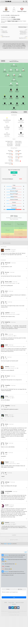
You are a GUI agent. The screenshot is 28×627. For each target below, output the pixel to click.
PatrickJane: (6, 555)
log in (5, 543)
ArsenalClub (7, 249)
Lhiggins (7, 462)
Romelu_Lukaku (8, 281)
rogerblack (7, 312)
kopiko (6, 345)
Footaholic (7, 522)
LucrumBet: (6, 559)
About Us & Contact (20, 602)
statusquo (7, 366)
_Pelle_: (3, 563)
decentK (6, 505)
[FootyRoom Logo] (6, 1)
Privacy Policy (11, 602)
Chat (14, 597)
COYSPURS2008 (8, 491)
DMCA (5, 602)
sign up (9, 543)
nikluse (6, 396)
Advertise (14, 604)
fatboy (6, 334)
